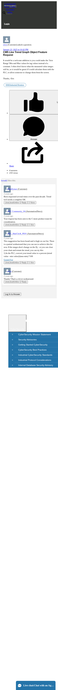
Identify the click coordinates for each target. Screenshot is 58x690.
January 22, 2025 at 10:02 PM (15, 49)
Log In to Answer (12, 294)
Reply (24, 202)
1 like (31, 225)
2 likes (32, 202)
